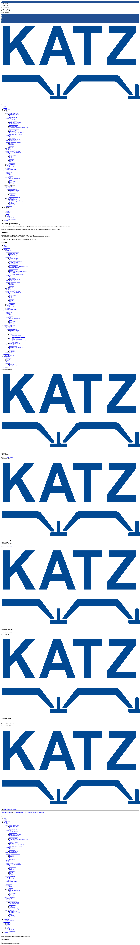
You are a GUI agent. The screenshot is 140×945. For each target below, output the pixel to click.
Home (5, 106)
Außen (5, 249)
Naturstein (8, 118)
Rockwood (11, 143)
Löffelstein (11, 144)
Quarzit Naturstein (13, 125)
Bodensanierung (10, 208)
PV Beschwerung (10, 149)
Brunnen (11, 153)
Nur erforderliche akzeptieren (23, 936)
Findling (11, 160)
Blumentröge (12, 159)
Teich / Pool (12, 163)
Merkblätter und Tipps (11, 169)
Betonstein (9, 135)
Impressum (3, 812)
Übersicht (8, 112)
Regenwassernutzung (14, 190)
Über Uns (8, 211)
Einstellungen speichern (14, 943)
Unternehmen (7, 356)
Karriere (8, 212)
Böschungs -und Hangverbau (13, 142)
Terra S (8, 165)
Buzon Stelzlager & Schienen (13, 151)
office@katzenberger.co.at (10, 809)
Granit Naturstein (13, 121)
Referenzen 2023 (13, 117)
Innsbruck (11, 218)
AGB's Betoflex (40, 812)
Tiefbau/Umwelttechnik (12, 189)
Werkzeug (8, 168)
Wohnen (11, 176)
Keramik (8, 173)
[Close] (1, 816)
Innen (5, 310)
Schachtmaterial (10, 198)
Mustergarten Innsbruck (14, 114)
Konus (10, 202)
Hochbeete (11, 157)
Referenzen (12, 115)
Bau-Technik (6, 354)
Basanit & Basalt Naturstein (15, 122)
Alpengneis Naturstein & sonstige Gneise (18, 127)
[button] (1, 104)
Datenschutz (9, 812)
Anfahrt (8, 216)
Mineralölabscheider (17, 339)
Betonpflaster (12, 138)
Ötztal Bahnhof (12, 219)
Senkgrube (11, 194)
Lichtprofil (11, 166)
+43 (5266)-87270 (9, 546)
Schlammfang (12, 193)
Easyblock (8, 187)
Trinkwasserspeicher (14, 191)
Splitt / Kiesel (12, 155)
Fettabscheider (15, 342)
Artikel (5, 108)
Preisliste (6, 220)
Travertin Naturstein (14, 119)
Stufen (10, 182)
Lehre (7, 214)
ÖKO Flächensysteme (11, 140)
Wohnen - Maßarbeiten (14, 178)
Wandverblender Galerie (17, 274)
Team (7, 215)
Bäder (10, 174)
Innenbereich (9, 172)
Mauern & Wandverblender (15, 134)
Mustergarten (7, 109)
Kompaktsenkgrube (16, 335)
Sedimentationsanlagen (14, 197)
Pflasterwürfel (12, 131)
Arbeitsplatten (12, 181)
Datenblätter (12, 147)
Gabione (8, 148)
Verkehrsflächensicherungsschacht (20, 341)
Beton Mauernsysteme (14, 139)
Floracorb (11, 146)
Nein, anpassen (12, 936)
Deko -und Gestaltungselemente (13, 152)
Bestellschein (9, 186)
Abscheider (12, 195)
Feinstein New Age (10, 164)
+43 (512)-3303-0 (9, 457)
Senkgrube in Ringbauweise (18, 337)
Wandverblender (13, 184)
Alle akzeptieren (4, 936)
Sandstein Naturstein (14, 123)
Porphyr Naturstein (13, 126)
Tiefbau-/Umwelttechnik (9, 325)
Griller (10, 156)
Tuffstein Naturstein (13, 130)
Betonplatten (12, 136)
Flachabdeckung (13, 199)
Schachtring (12, 203)
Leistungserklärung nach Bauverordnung (22, 812)
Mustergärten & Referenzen (12, 113)
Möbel (10, 161)
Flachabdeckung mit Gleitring (16, 201)
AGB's (34, 812)
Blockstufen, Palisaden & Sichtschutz (18, 132)
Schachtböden (12, 204)
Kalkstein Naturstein (14, 129)
